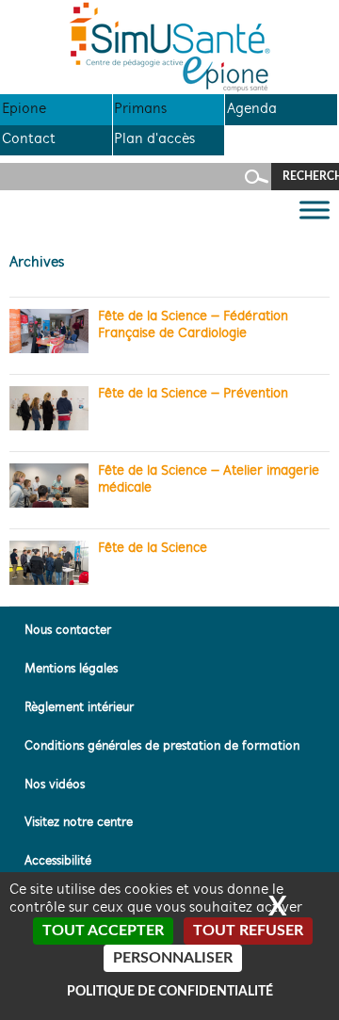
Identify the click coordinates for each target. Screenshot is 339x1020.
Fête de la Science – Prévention (193, 394)
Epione (24, 109)
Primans (140, 109)
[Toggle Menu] (314, 210)
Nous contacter (67, 630)
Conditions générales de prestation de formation (161, 746)
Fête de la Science (152, 549)
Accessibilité (57, 861)
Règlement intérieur (79, 708)
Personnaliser (173, 957)
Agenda (252, 109)
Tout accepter (103, 930)
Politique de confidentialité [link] (170, 991)
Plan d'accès (154, 139)
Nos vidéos (54, 785)
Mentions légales (71, 669)
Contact (29, 139)
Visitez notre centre (78, 823)
